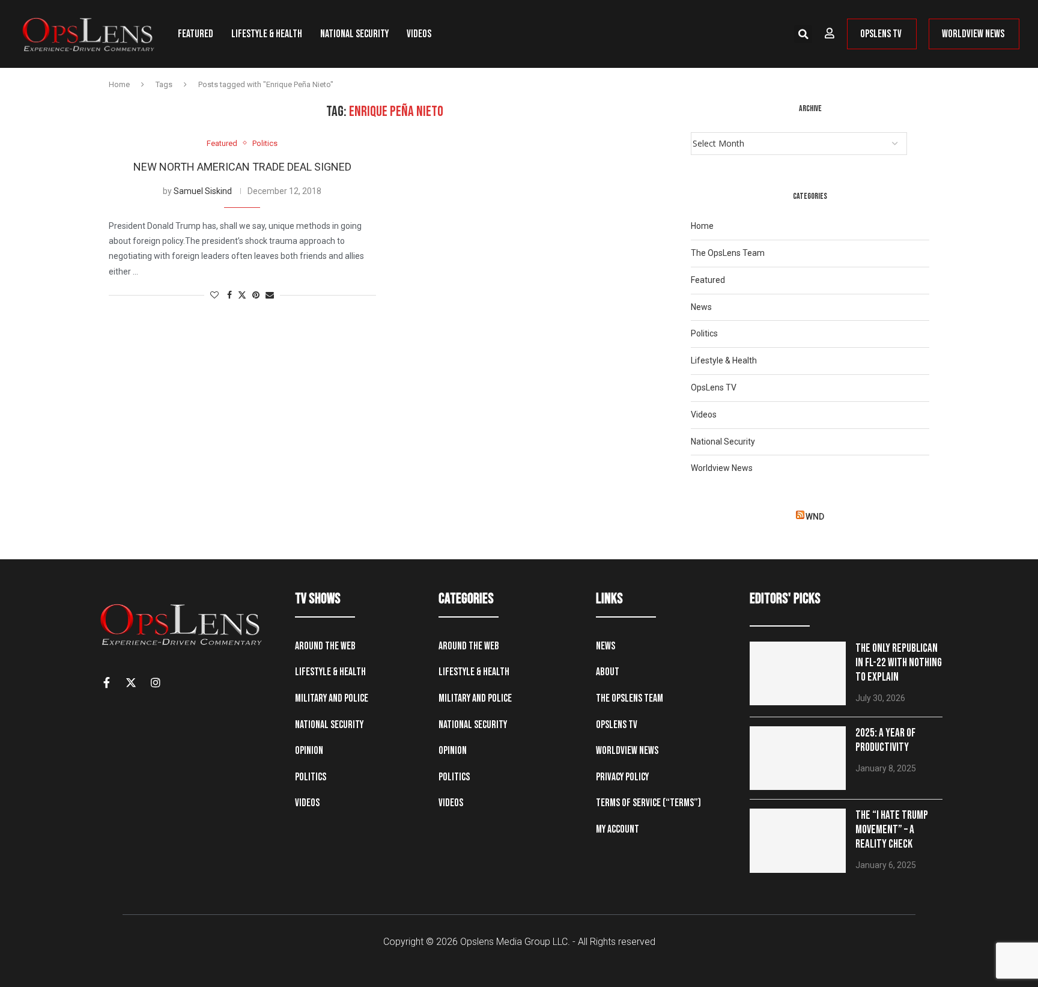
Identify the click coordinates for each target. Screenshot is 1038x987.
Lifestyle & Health (266, 34)
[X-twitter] (131, 682)
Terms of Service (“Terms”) (648, 803)
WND (815, 516)
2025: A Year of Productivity (885, 740)
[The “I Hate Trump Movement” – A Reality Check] (798, 841)
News (701, 307)
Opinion (309, 750)
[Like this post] (214, 295)
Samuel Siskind (203, 191)
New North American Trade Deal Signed (242, 166)
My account (617, 829)
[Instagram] (155, 682)
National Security (354, 34)
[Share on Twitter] (242, 295)
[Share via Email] (270, 295)
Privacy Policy (622, 777)
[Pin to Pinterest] (256, 295)
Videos (419, 34)
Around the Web (325, 646)
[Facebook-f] (106, 682)
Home (119, 84)
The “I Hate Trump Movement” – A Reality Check (891, 830)
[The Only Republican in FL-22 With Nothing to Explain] (798, 674)
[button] (803, 34)
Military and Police (331, 698)
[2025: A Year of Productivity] (798, 758)
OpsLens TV (713, 387)
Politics (704, 333)
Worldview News (722, 468)
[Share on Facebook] (229, 295)
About (607, 672)
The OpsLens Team (728, 253)
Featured (195, 34)
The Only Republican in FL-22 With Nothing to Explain (898, 663)
